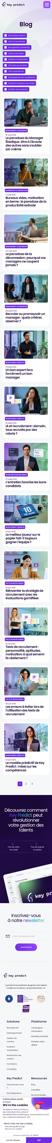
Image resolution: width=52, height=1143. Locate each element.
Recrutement (13, 1027)
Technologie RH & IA (16, 71)
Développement (14, 1033)
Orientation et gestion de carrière (21, 83)
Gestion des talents (16, 53)
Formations (12, 1064)
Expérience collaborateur (18, 59)
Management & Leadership (19, 47)
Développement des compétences (21, 77)
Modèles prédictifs (39, 1036)
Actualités (35, 1089)
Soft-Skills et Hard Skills (17, 65)
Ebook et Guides (38, 1095)
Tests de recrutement (16, 41)
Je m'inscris (26, 947)
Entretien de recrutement (18, 89)
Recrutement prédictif (16, 35)
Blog (33, 1084)
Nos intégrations (14, 1093)
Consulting (11, 1069)
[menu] (46, 4)
